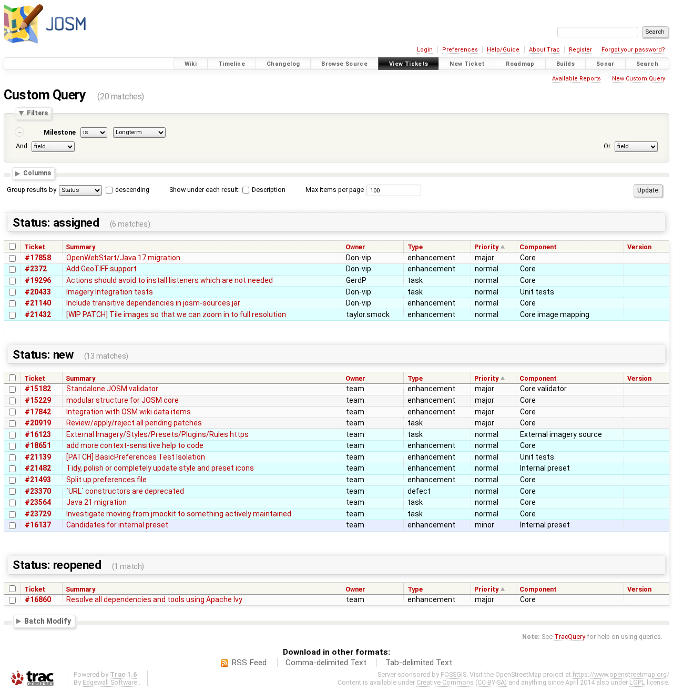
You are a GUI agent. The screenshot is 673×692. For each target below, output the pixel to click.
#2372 (36, 268)
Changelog (283, 63)
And (21, 146)
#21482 (38, 468)
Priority (486, 247)
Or (607, 146)
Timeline (231, 63)
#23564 (38, 502)
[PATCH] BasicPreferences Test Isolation (135, 457)
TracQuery (569, 636)
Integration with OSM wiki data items (128, 412)
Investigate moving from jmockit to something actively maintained (178, 514)
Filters (37, 113)
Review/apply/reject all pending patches (134, 423)
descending (132, 190)
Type (415, 247)
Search (647, 63)
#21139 (38, 457)
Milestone (60, 132)
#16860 (38, 599)
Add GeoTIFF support (101, 268)
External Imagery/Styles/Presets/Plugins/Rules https (157, 434)
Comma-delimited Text (325, 662)
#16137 (38, 525)
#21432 (38, 314)
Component (538, 247)
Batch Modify (47, 621)
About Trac (544, 49)
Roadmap (520, 63)
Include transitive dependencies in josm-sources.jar (153, 303)
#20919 (38, 423)
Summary (80, 247)
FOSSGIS (453, 674)
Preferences (460, 49)
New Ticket (467, 63)
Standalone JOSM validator (112, 388)
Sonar (605, 63)
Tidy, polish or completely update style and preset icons (160, 468)
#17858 (38, 257)
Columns (37, 173)
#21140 (38, 303)
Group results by (31, 190)
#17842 (38, 412)
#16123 (38, 434)
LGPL (637, 682)
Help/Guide (503, 49)
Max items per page (334, 190)
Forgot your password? (633, 49)
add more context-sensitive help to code (134, 445)
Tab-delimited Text (418, 662)
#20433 (38, 292)
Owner (355, 247)
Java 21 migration (96, 502)
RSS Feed (249, 662)
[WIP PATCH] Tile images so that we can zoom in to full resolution (176, 314)
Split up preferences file (106, 479)
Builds (565, 63)
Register (580, 49)
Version (639, 247)
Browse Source (344, 63)
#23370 (38, 491)
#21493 (38, 479)
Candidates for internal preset (117, 525)
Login (425, 49)
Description (267, 190)
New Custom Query (638, 78)
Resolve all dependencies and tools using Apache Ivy (154, 599)
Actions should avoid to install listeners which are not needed (169, 280)
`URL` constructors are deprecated (125, 491)
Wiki (191, 63)
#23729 (38, 514)
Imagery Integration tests (109, 292)
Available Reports (576, 78)
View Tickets (409, 63)
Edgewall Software (110, 682)
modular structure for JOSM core (122, 400)
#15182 (38, 388)
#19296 (38, 280)
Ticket (34, 247)
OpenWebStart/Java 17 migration (123, 257)
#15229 (38, 400)
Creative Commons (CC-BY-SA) (461, 682)
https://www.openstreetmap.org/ (621, 674)
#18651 (38, 445)
